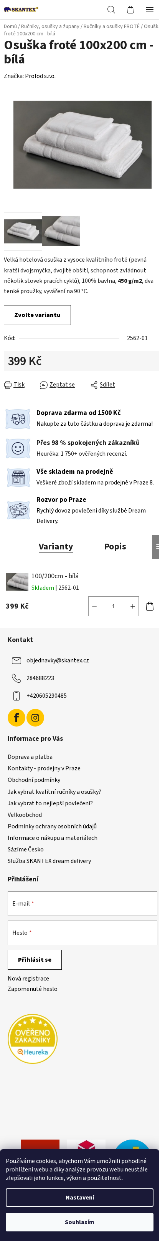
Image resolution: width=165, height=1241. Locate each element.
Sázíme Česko (26, 849)
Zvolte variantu (37, 315)
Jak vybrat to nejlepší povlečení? (50, 803)
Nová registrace (28, 978)
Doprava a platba (30, 757)
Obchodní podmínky (34, 780)
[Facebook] (16, 718)
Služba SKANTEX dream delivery (49, 861)
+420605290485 (46, 696)
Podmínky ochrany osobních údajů (52, 826)
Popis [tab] (115, 546)
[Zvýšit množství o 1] (133, 606)
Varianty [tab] (56, 546)
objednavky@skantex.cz (57, 660)
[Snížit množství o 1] (94, 606)
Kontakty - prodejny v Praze (44, 768)
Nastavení (80, 1197)
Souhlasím (79, 1222)
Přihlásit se (34, 960)
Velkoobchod (25, 815)
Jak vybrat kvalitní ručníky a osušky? (54, 792)
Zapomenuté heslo (33, 989)
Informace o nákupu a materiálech (52, 838)
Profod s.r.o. (40, 76)
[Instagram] (35, 718)
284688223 (40, 678)
